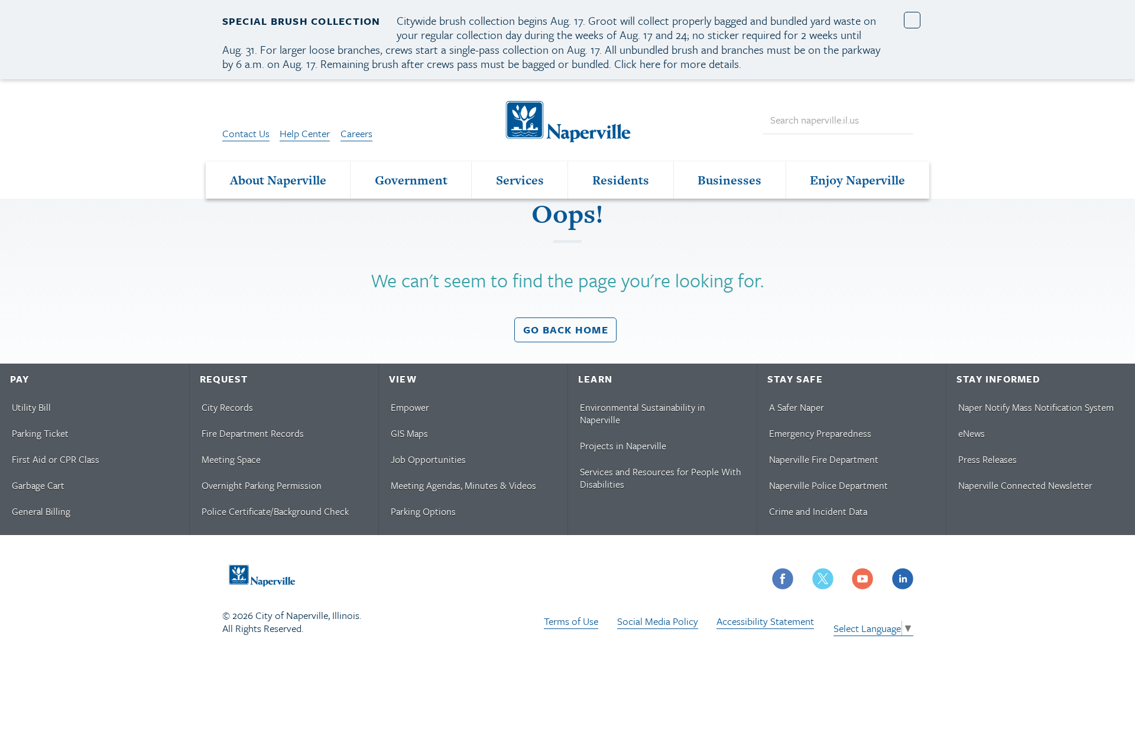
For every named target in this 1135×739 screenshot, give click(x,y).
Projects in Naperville (623, 446)
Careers (356, 133)
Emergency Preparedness (820, 433)
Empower (410, 407)
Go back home (565, 329)
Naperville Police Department (828, 485)
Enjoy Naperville (857, 180)
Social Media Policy (657, 621)
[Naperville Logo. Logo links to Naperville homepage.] (567, 120)
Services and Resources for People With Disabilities (660, 478)
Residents (620, 180)
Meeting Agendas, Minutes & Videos (463, 485)
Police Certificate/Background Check (275, 511)
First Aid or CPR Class (55, 459)
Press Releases (987, 459)
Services (520, 180)
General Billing (41, 511)
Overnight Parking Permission (262, 485)
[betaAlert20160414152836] (912, 20)
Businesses (729, 180)
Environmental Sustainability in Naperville (642, 413)
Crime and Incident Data (818, 511)
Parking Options (423, 511)
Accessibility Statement (765, 621)
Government (411, 180)
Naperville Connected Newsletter (1025, 485)
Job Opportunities (428, 459)
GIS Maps (409, 433)
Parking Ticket (40, 433)
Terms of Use (571, 621)
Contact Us (246, 133)
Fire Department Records (253, 433)
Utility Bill (31, 407)
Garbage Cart (38, 485)
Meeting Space (231, 459)
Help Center (305, 133)
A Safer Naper (796, 407)
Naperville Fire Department (823, 459)
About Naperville (278, 180)
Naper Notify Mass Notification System (1036, 407)
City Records (227, 407)
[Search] (898, 120)
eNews (971, 433)
